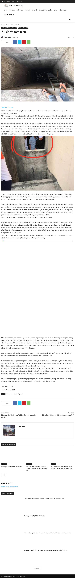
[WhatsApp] (28, 42)
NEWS (19, 27)
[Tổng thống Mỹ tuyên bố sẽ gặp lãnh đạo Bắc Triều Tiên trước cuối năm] (12, 505)
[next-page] (5, 475)
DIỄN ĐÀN (14, 27)
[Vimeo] (70, 1)
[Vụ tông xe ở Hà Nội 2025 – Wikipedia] (12, 456)
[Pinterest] (24, 42)
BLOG (7, 25)
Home (3, 25)
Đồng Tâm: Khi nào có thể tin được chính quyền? (58, 415)
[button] (70, 19)
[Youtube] (72, 1)
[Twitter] (67, 1)
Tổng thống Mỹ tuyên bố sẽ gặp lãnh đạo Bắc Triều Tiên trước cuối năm (44, 498)
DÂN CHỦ (8, 27)
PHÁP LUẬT (25, 27)
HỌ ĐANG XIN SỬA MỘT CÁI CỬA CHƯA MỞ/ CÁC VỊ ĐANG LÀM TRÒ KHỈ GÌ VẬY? (46, 550)
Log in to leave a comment (9, 486)
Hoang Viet (8, 37)
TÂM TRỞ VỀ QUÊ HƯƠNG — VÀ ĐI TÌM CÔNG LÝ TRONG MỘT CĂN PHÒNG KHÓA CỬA (37, 468)
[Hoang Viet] (2, 37)
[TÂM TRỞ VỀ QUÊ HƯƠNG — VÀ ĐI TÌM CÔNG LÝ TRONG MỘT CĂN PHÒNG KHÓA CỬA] (37, 456)
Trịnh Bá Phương (7, 107)
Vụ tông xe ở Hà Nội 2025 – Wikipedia (11, 466)
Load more (37, 568)
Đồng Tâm (20, 394)
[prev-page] (2, 475)
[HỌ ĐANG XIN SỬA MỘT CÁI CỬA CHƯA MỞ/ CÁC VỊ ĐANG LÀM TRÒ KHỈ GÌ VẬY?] (62, 456)
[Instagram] (64, 1)
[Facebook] (62, 1)
